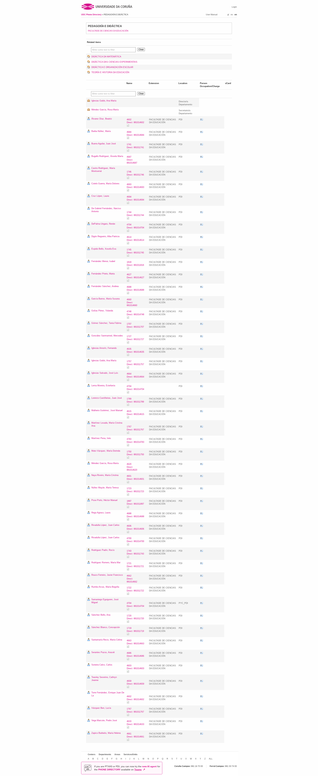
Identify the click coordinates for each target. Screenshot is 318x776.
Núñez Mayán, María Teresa (105, 487)
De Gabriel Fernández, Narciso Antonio (106, 210)
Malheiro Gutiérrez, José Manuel (107, 410)
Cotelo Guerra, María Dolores (105, 183)
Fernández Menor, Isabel (103, 261)
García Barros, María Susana (105, 298)
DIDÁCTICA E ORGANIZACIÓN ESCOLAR (112, 67)
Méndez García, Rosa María (105, 109)
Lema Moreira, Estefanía (103, 385)
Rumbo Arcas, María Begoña (105, 587)
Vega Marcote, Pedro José (104, 720)
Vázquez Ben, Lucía (101, 708)
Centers (91, 754)
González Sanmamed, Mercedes (107, 335)
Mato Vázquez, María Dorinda (105, 451)
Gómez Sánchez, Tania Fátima (106, 323)
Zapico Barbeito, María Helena (106, 733)
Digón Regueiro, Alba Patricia (105, 236)
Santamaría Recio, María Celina (106, 639)
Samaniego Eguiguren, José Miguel (104, 601)
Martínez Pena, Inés (101, 438)
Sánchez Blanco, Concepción (105, 627)
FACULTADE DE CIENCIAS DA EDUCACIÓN (108, 31)
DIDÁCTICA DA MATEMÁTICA (106, 56)
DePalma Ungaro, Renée (103, 224)
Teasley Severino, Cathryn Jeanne (104, 678)
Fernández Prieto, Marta (103, 273)
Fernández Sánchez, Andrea (105, 286)
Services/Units (130, 754)
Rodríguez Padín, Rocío (102, 550)
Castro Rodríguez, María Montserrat (103, 169)
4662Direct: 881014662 (132, 579)
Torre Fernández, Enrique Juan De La (107, 694)
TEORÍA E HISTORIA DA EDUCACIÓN (110, 72)
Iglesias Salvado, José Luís (104, 373)
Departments (105, 754)
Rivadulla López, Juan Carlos (105, 525)
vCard (201, 119)
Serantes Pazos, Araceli (103, 652)
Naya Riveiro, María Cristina (104, 475)
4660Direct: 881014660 (132, 302)
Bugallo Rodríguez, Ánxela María (107, 156)
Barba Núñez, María (101, 131)
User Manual (211, 14)
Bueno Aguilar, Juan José (103, 143)
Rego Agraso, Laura (100, 512)
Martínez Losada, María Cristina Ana (106, 424)
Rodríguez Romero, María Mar (105, 562)
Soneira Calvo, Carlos (101, 664)
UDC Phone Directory (91, 14)
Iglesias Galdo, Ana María (103, 100)
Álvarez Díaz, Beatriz (101, 118)
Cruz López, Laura (100, 196)
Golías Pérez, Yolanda (102, 310)
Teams (138, 769)
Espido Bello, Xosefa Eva (103, 249)
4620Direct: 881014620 (132, 467)
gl (228, 14)
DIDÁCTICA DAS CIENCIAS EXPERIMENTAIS (114, 62)
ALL (210, 759)
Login (234, 7)
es (232, 14)
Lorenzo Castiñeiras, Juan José (106, 398)
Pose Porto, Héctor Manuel (104, 500)
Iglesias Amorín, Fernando (104, 348)
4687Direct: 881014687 (132, 160)
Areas (117, 754)
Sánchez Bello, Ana (100, 615)
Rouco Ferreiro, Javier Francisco (107, 575)
